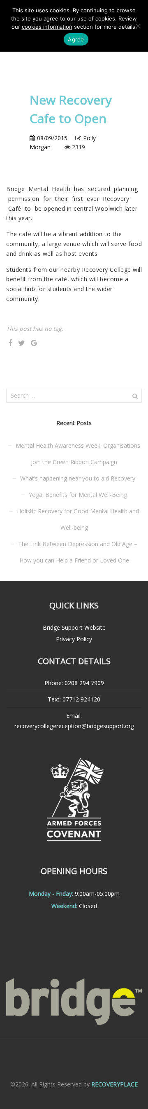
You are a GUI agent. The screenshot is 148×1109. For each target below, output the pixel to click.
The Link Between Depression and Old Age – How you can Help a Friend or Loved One (77, 552)
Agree (76, 39)
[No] (138, 26)
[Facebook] (10, 343)
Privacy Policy (74, 639)
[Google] (34, 343)
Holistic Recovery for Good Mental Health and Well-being (78, 519)
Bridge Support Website (74, 627)
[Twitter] (21, 343)
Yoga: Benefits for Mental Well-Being (78, 495)
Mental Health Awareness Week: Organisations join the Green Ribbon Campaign (78, 454)
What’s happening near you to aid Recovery (77, 478)
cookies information (47, 26)
